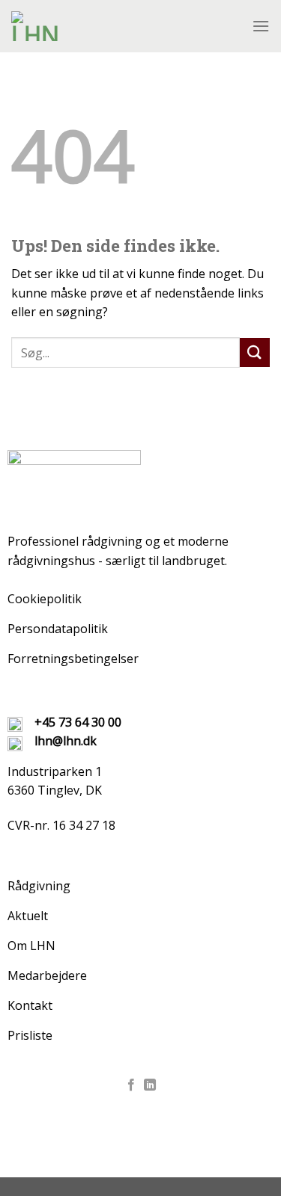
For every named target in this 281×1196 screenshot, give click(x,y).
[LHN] (121, 26)
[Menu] (261, 25)
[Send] (255, 352)
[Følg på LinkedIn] (150, 1085)
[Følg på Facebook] (131, 1085)
